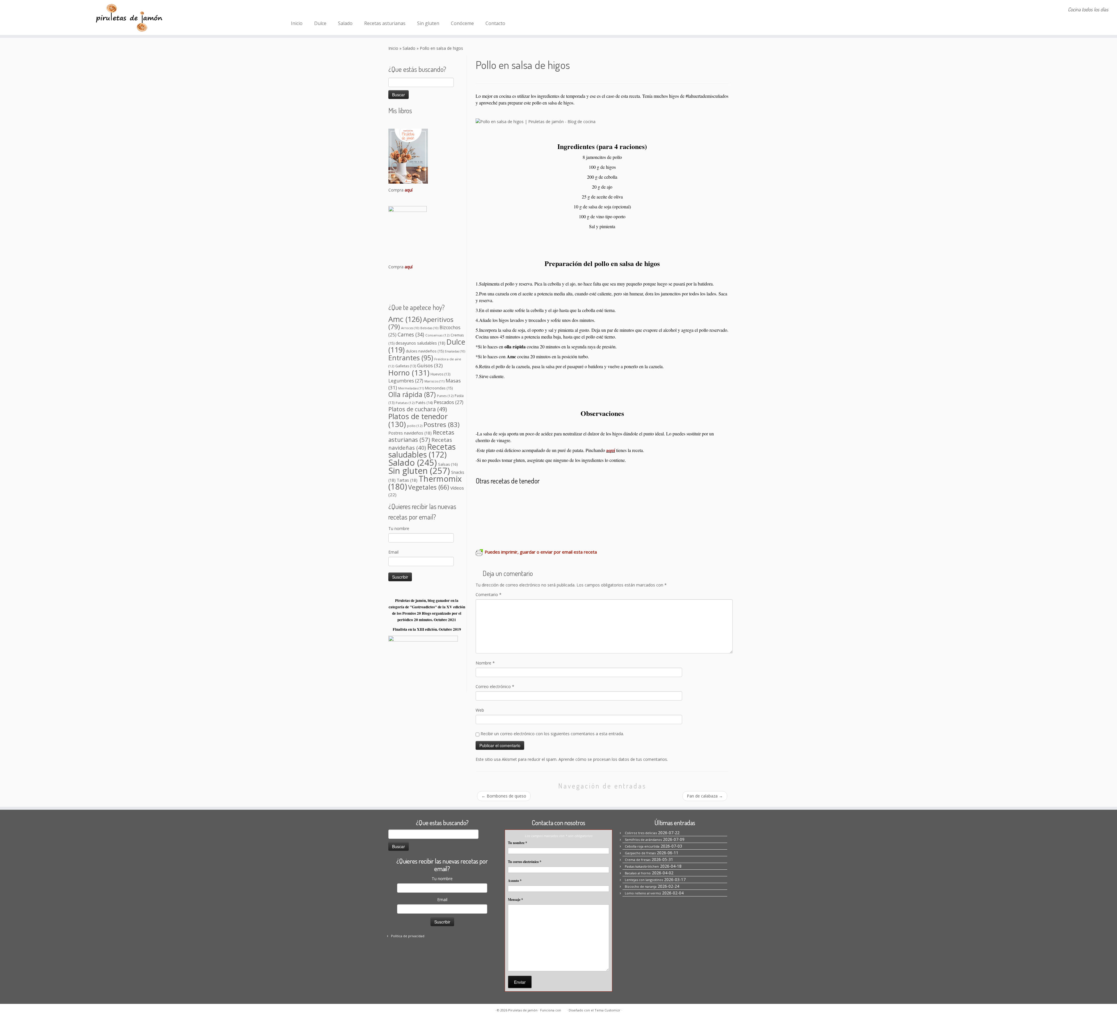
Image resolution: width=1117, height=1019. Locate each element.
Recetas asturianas (384, 23)
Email (393, 552)
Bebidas (429, 328)
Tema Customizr (607, 1010)
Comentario (488, 594)
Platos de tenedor (418, 420)
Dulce (320, 23)
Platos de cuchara (417, 409)
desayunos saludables (420, 343)
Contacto (495, 23)
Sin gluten (428, 23)
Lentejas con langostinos (644, 880)
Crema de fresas (637, 859)
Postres (442, 424)
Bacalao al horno (548, 497)
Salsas (448, 464)
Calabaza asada (676, 514)
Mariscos (434, 381)
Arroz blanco (594, 514)
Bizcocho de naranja (641, 886)
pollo (414, 425)
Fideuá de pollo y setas (658, 497)
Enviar (520, 982)
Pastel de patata (497, 514)
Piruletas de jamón (523, 1010)
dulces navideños (425, 351)
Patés (424, 402)
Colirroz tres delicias (501, 497)
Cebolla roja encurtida (642, 846)
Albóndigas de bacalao (548, 514)
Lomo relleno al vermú (599, 497)
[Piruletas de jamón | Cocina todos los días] (129, 17)
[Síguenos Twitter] (320, 10)
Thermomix (425, 482)
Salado (345, 23)
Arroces (410, 328)
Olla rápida (412, 394)
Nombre (485, 663)
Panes (445, 396)
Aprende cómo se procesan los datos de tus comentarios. (613, 759)
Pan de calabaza (705, 796)
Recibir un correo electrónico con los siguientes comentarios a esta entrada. (552, 733)
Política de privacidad (407, 936)
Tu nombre (398, 528)
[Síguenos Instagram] (304, 10)
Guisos (430, 365)
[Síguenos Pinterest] (312, 10)
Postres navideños (410, 433)
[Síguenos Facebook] (296, 10)
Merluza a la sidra (632, 514)
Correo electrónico (495, 686)
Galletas (405, 366)
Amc (405, 319)
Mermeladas (411, 388)
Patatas (405, 402)
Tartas (407, 480)
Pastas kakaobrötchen (642, 866)
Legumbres (405, 381)
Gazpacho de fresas (640, 853)
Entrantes (410, 357)
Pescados (448, 402)
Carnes (411, 334)
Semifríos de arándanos (643, 839)
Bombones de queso (503, 796)
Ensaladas (455, 351)
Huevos (440, 374)
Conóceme (462, 23)
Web (480, 710)
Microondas (439, 388)
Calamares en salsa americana (515, 531)
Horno (408, 373)
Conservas (437, 335)
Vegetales (428, 487)
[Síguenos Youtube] (328, 10)
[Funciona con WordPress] (564, 1009)
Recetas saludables (422, 450)
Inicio (297, 23)
